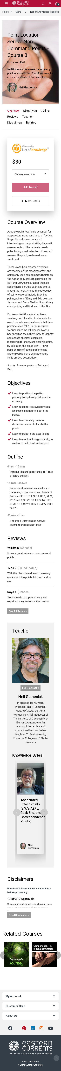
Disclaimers (14, 122)
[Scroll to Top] (56, 1058)
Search (43, 3)
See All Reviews (18, 611)
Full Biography (30, 687)
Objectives (30, 110)
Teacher (27, 116)
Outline (45, 110)
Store (18, 11)
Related (31, 122)
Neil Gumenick (28, 87)
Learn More (16, 954)
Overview (13, 110)
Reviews (12, 116)
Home (5, 11)
